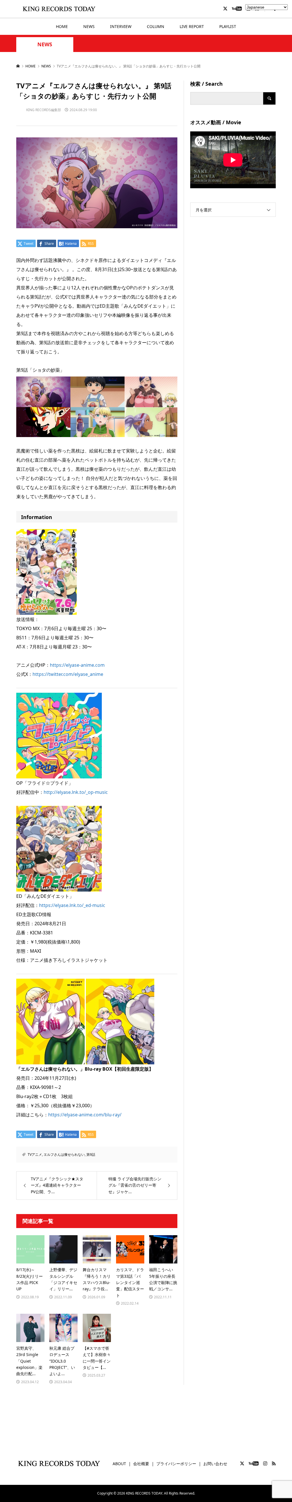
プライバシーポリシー (176, 1463)
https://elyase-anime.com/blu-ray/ (84, 1115)
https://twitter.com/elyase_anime (68, 674)
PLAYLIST (227, 26)
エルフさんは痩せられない (64, 1154)
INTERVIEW (120, 26)
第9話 (90, 1154)
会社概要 (141, 1463)
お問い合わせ (215, 1463)
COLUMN (155, 26)
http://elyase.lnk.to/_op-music (76, 792)
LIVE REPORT (192, 26)
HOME (62, 26)
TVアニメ (35, 1154)
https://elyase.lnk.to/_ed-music (72, 905)
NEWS (89, 26)
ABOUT (119, 1463)
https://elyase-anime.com (77, 665)
